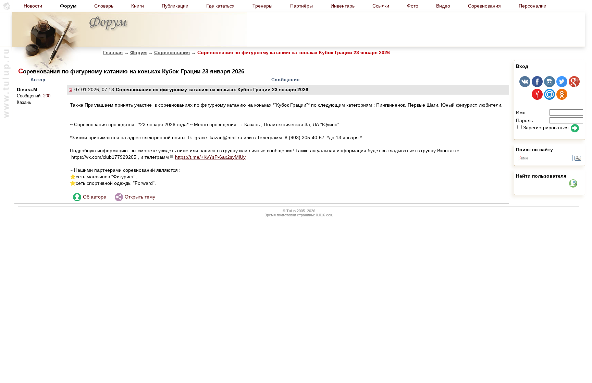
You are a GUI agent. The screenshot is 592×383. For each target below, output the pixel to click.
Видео (443, 6)
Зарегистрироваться (546, 127)
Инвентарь (343, 6)
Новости (33, 6)
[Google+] (574, 85)
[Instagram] (549, 85)
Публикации (175, 6)
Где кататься (220, 6)
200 (46, 96)
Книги (137, 6)
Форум (138, 52)
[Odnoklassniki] (561, 98)
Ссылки (380, 6)
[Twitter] (561, 85)
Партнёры (301, 6)
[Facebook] (537, 85)
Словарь (103, 6)
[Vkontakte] (524, 85)
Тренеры (262, 6)
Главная (113, 52)
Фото (412, 6)
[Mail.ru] (549, 98)
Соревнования (484, 6)
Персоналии (532, 6)
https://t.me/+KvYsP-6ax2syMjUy (210, 157)
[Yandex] (537, 98)
